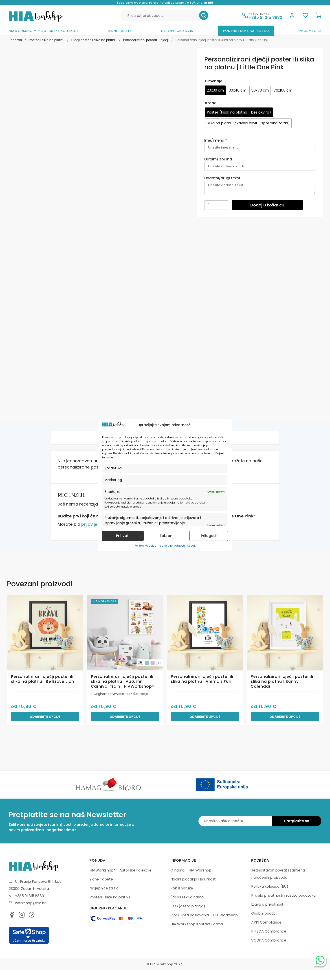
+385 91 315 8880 (29, 895)
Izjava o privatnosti (172, 545)
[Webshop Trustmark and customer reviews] (29, 943)
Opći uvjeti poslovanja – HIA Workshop (204, 915)
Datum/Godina (218, 159)
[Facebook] (12, 916)
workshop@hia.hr (30, 903)
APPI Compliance (266, 922)
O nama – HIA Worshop (190, 870)
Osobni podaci (264, 913)
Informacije (310, 30)
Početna (15, 40)
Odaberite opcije (45, 716)
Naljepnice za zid (177, 30)
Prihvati (123, 535)
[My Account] (292, 16)
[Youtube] (32, 916)
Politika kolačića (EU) (269, 886)
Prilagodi (209, 535)
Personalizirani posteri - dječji (146, 40)
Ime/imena (215, 140)
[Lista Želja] (305, 16)
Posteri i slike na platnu (246, 30)
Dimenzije (213, 81)
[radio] (215, 90)
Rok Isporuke (181, 888)
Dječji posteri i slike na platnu (93, 40)
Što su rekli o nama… (188, 897)
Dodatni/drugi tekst (222, 178)
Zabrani (166, 535)
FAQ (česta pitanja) (187, 906)
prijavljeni (91, 524)
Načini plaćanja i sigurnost (193, 879)
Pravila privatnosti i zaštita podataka (283, 895)
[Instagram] (22, 916)
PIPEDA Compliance (268, 931)
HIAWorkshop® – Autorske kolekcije (44, 30)
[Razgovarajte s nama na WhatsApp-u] (320, 960)
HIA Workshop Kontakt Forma (196, 924)
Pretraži (203, 15)
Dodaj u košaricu (267, 205)
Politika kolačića (145, 545)
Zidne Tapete (119, 30)
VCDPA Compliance (268, 940)
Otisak (191, 545)
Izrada (210, 103)
